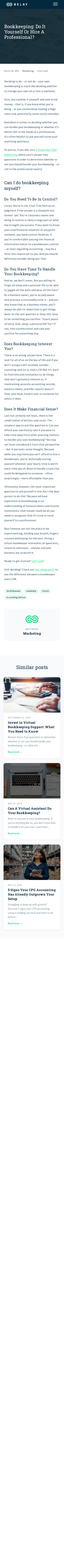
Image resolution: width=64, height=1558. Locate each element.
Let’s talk (37, 561)
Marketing (28, 70)
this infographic (44, 569)
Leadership (31, 590)
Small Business (13, 590)
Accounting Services (15, 597)
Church (45, 590)
